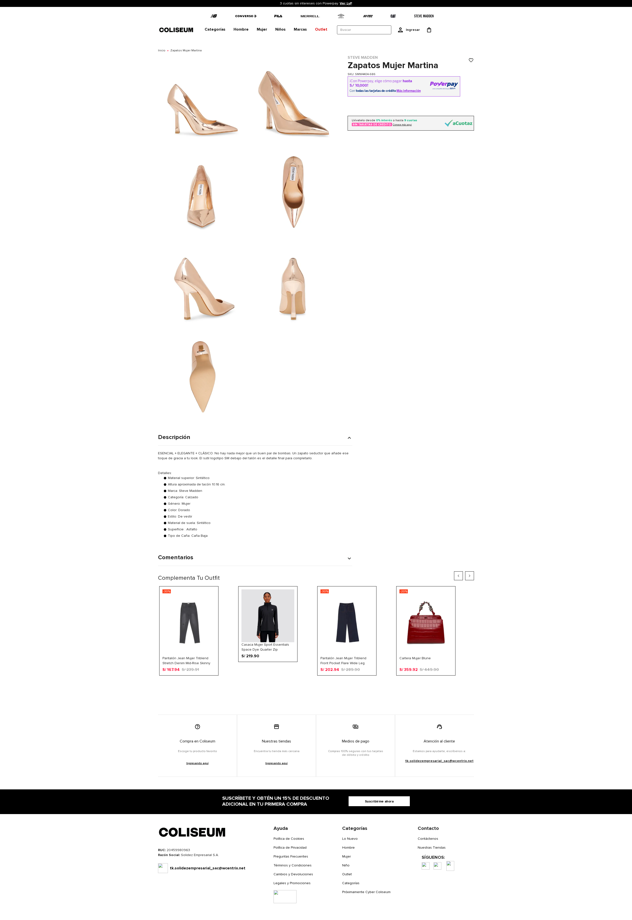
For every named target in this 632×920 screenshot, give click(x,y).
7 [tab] (307, 683)
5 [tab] (296, 683)
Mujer (346, 856)
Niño (346, 865)
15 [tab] (355, 683)
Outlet (347, 874)
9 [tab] (319, 683)
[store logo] (176, 30)
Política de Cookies (289, 839)
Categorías (350, 883)
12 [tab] (337, 683)
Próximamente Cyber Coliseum (366, 892)
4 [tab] (290, 683)
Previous (458, 575)
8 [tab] (313, 683)
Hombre (348, 847)
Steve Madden (363, 57)
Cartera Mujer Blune (415, 658)
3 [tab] (284, 683)
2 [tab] (278, 683)
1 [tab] (272, 683)
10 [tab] (325, 683)
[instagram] (437, 866)
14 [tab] (349, 683)
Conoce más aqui (402, 124)
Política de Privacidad (290, 847)
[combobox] (364, 29)
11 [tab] (331, 683)
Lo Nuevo (350, 839)
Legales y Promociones (292, 883)
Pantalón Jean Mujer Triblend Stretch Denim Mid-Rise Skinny (186, 660)
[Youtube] (450, 866)
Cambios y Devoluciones (293, 874)
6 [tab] (301, 683)
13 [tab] (343, 683)
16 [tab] (361, 683)
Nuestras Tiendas (432, 847)
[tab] (215, 29)
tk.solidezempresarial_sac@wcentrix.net (439, 761)
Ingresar (413, 30)
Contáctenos (428, 839)
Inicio (161, 50)
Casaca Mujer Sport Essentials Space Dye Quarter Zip (265, 646)
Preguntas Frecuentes (291, 856)
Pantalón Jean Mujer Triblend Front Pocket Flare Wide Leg (343, 660)
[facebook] (426, 866)
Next (469, 575)
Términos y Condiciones (293, 865)
